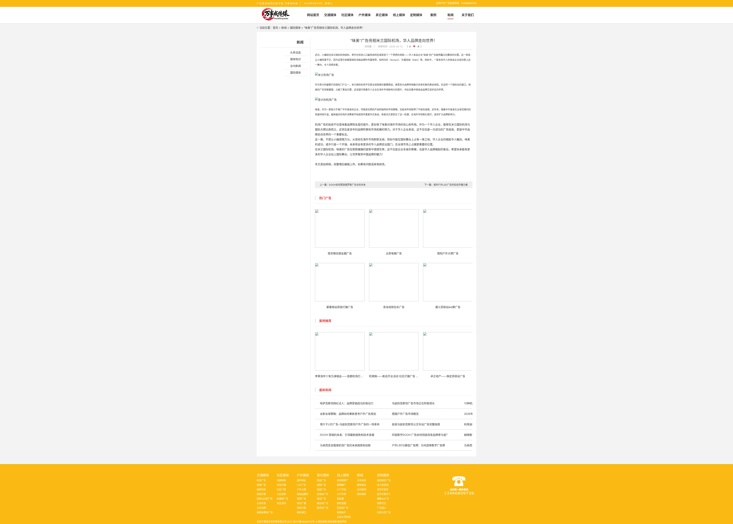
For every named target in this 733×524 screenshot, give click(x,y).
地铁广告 (261, 485)
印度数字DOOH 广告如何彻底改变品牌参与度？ (420, 434)
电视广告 (301, 498)
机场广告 (261, 480)
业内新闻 (295, 65)
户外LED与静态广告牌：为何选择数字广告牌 (418, 445)
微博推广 (341, 485)
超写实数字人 (384, 494)
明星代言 (381, 503)
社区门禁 (281, 489)
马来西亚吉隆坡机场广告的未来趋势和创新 (345, 445)
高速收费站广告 (265, 512)
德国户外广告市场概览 (405, 413)
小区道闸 (281, 494)
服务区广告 (322, 507)
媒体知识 (295, 59)
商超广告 (321, 485)
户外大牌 (301, 489)
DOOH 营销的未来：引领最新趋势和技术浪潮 (347, 434)
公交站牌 (261, 507)
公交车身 (261, 503)
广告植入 (381, 507)
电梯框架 (281, 480)
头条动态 (295, 52)
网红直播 (341, 503)
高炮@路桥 (302, 494)
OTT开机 (341, 489)
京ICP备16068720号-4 (305, 521)
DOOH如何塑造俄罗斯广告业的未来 (347, 184)
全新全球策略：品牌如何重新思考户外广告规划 (348, 413)
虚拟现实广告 (384, 480)
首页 (275, 27)
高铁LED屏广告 (265, 498)
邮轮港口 (301, 512)
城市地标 (301, 480)
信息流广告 (342, 507)
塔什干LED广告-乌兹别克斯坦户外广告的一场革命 (349, 424)
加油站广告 (322, 494)
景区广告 (321, 498)
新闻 (284, 27)
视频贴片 (341, 512)
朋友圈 (340, 498)
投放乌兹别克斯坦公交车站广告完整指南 (416, 424)
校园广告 (321, 489)
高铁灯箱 (261, 494)
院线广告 (321, 480)
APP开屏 (341, 494)
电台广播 (301, 503)
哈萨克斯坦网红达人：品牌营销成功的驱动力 (346, 403)
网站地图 (322, 521)
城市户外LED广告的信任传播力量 (451, 184)
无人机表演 (382, 485)
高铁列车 (261, 489)
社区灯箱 (281, 485)
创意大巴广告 (384, 512)
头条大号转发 (344, 517)
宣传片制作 (382, 489)
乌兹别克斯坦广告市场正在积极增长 (413, 403)
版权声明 (341, 521)
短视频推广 (342, 480)
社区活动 (281, 503)
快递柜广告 (282, 498)
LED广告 (301, 485)
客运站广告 (322, 503)
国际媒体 (295, 27)
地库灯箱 (301, 507)
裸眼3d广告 (383, 498)
